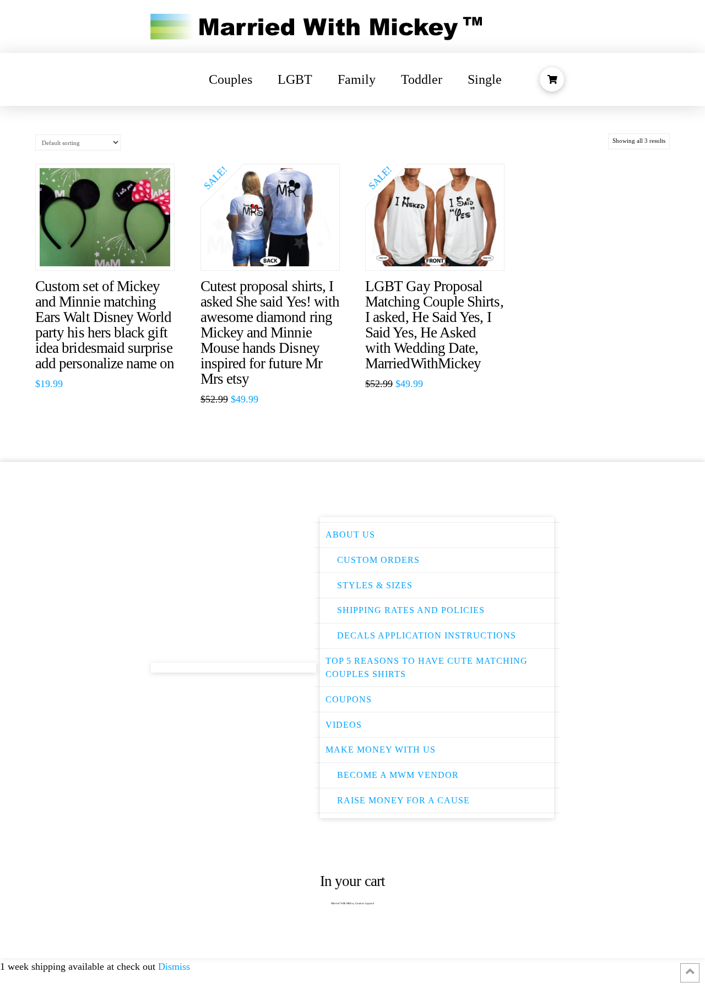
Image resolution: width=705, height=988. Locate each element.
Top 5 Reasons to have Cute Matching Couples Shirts (427, 667)
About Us (350, 534)
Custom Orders (378, 560)
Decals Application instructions (426, 635)
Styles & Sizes (375, 585)
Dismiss (174, 966)
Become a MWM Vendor (398, 775)
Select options (275, 250)
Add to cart (110, 250)
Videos (344, 724)
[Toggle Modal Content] (552, 79)
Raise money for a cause (403, 800)
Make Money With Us (381, 749)
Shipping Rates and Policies (411, 610)
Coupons (349, 699)
